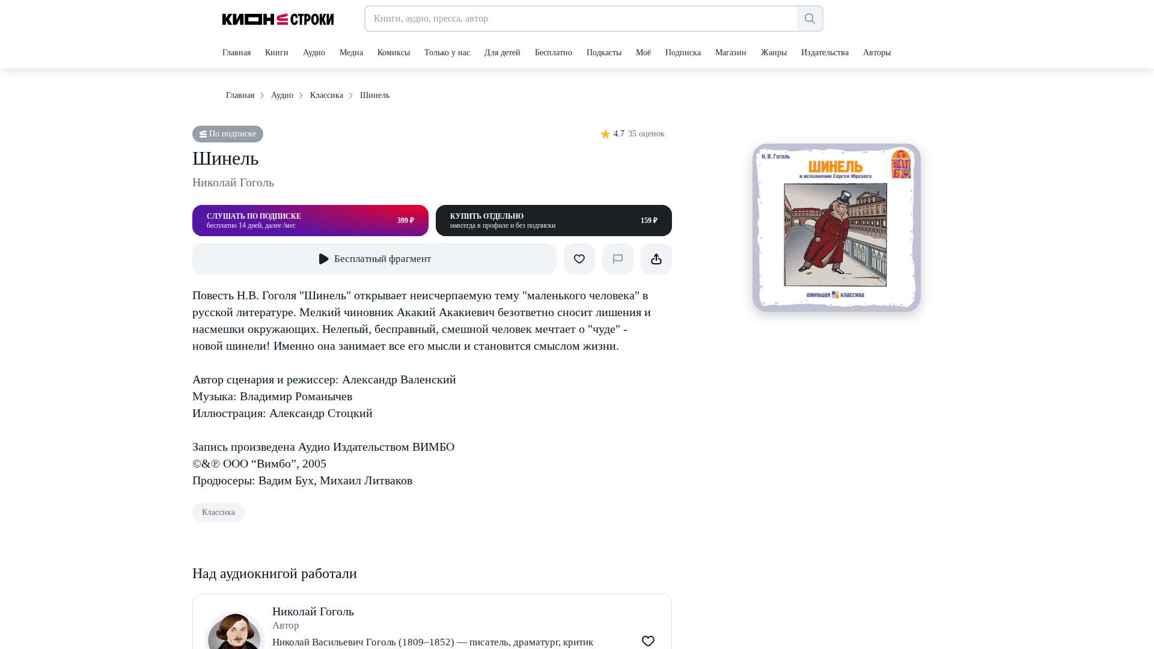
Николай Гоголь (233, 182)
